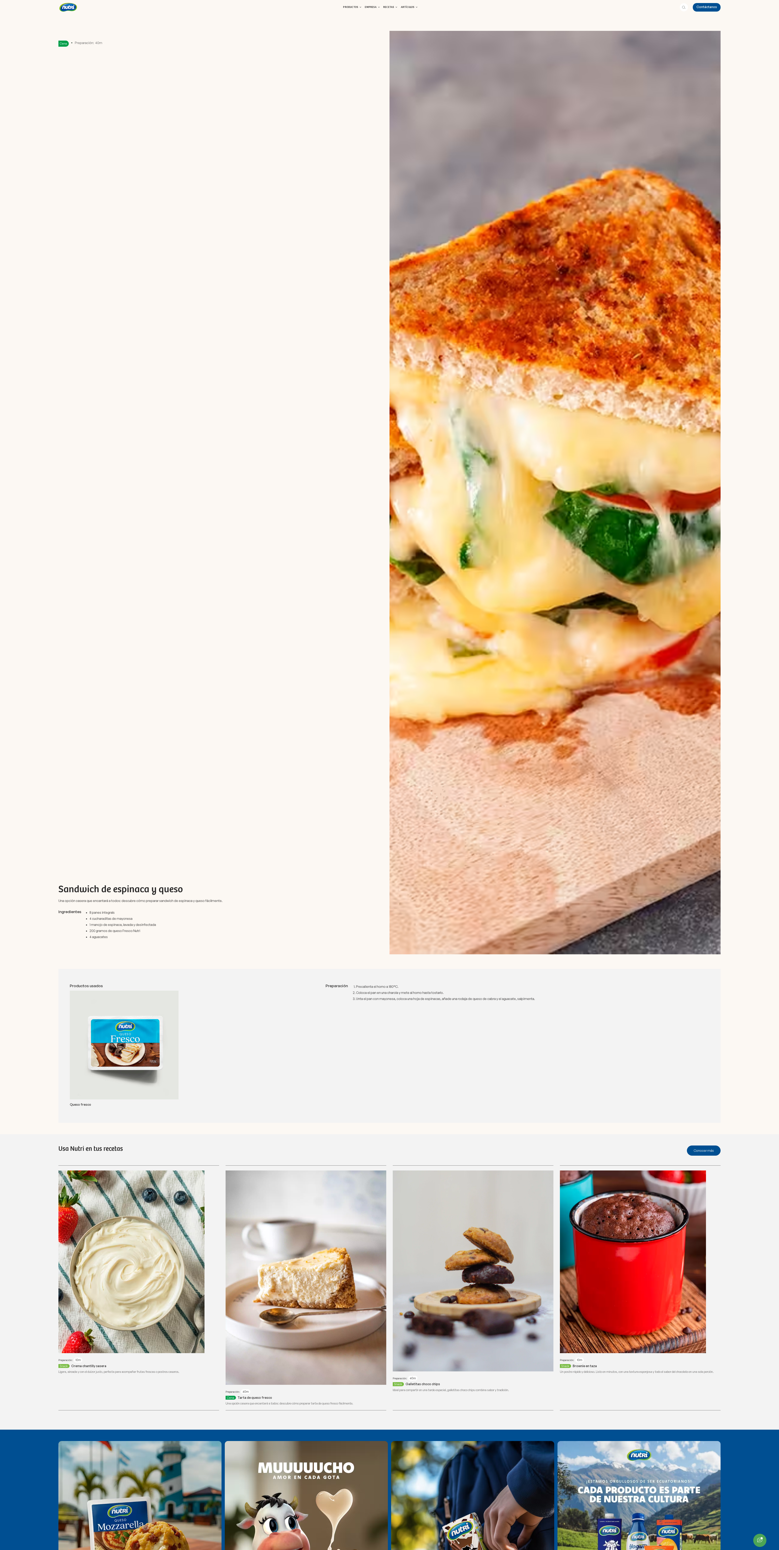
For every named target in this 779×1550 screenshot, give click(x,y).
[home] (68, 7)
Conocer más (704, 1151)
